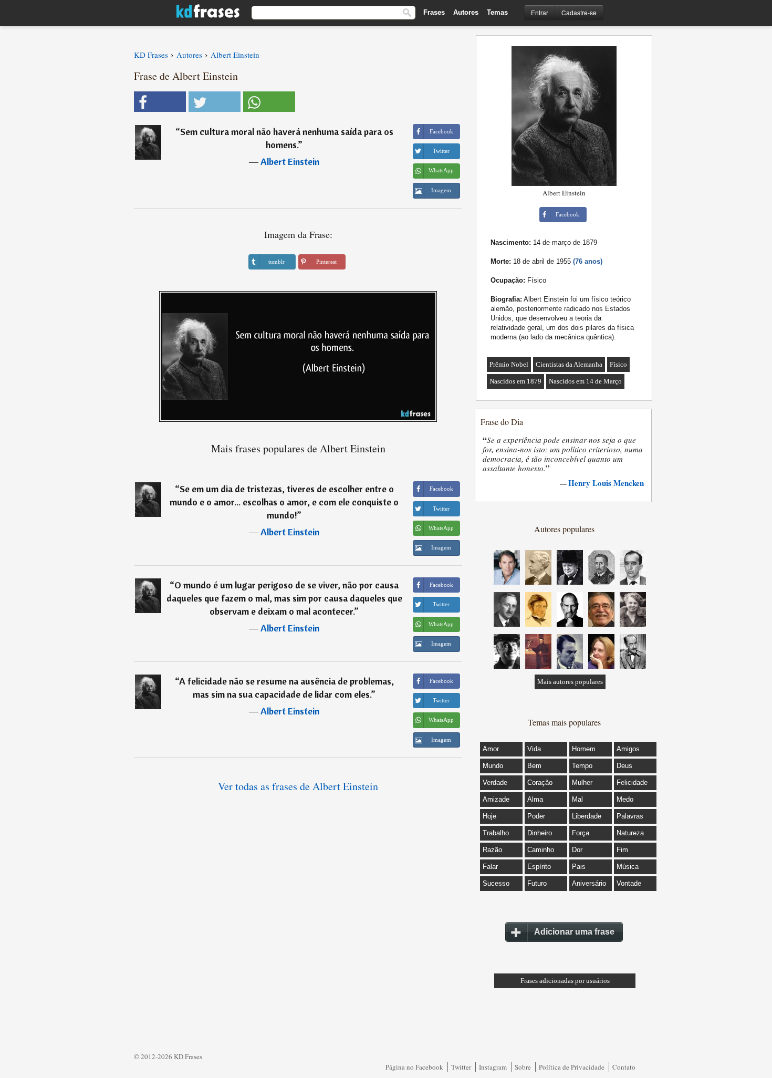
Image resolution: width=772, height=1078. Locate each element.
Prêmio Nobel (508, 364)
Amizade (496, 799)
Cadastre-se (579, 12)
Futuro (537, 883)
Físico (618, 364)
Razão (492, 850)
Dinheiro (539, 833)
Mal (577, 799)
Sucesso (496, 883)
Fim (622, 850)
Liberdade (586, 816)
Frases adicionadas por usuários (565, 980)
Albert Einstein (289, 162)
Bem (534, 766)
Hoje (489, 816)
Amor (491, 749)
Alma (535, 799)
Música (628, 866)
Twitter (461, 1067)
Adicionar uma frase (574, 931)
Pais (579, 866)
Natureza (630, 833)
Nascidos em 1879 (515, 381)
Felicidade (632, 782)
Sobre (523, 1067)
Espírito (539, 866)
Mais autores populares (570, 682)
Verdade (495, 782)
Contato (623, 1067)
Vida (534, 749)
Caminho (540, 850)
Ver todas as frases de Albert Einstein (298, 786)
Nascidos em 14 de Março (585, 381)
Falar (490, 866)
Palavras (630, 816)
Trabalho (496, 833)
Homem (584, 749)
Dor (577, 850)
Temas (497, 12)
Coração (539, 782)
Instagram (493, 1067)
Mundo (493, 766)
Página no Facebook (414, 1067)
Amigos (628, 749)
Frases (434, 12)
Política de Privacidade (571, 1067)
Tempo (582, 766)
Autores (465, 12)
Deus (624, 766)
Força (580, 833)
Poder (536, 816)
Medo (625, 799)
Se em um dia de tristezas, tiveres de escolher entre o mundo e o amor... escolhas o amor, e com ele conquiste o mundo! (284, 502)
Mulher (582, 782)
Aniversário (589, 883)
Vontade (629, 883)
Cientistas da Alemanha (569, 364)
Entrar (539, 12)
